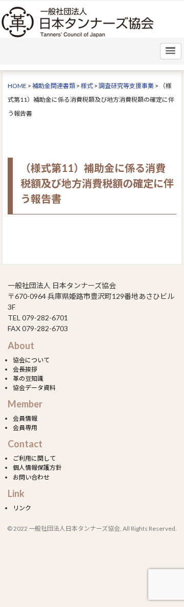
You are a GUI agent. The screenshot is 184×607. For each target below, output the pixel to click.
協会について (31, 360)
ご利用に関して (34, 458)
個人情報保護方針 (37, 467)
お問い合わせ (31, 477)
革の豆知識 (28, 378)
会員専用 (25, 427)
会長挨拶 (25, 369)
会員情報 (25, 418)
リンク (22, 508)
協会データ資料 (34, 388)
